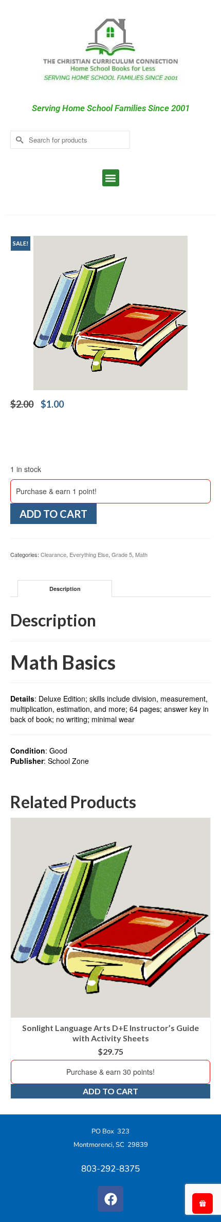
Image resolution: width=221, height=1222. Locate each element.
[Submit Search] (18, 140)
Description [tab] (65, 588)
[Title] (110, 312)
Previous (19, 958)
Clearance (53, 554)
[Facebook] (110, 1199)
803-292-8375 (110, 1169)
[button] (110, 177)
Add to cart (53, 514)
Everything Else (88, 554)
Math (141, 554)
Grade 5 (122, 554)
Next (202, 958)
